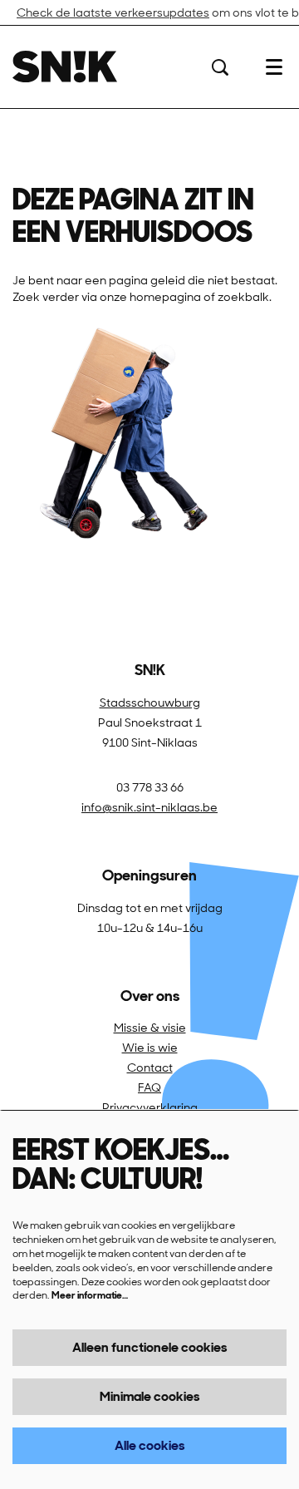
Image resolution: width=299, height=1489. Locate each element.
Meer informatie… (89, 1295)
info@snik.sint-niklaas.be (149, 807)
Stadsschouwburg (150, 702)
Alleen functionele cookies (149, 1347)
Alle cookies (149, 1445)
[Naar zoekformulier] (220, 67)
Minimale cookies (149, 1396)
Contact (150, 1067)
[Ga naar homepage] (64, 67)
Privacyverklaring (150, 1107)
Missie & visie (150, 1027)
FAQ (149, 1087)
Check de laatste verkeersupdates (113, 12)
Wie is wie (150, 1047)
